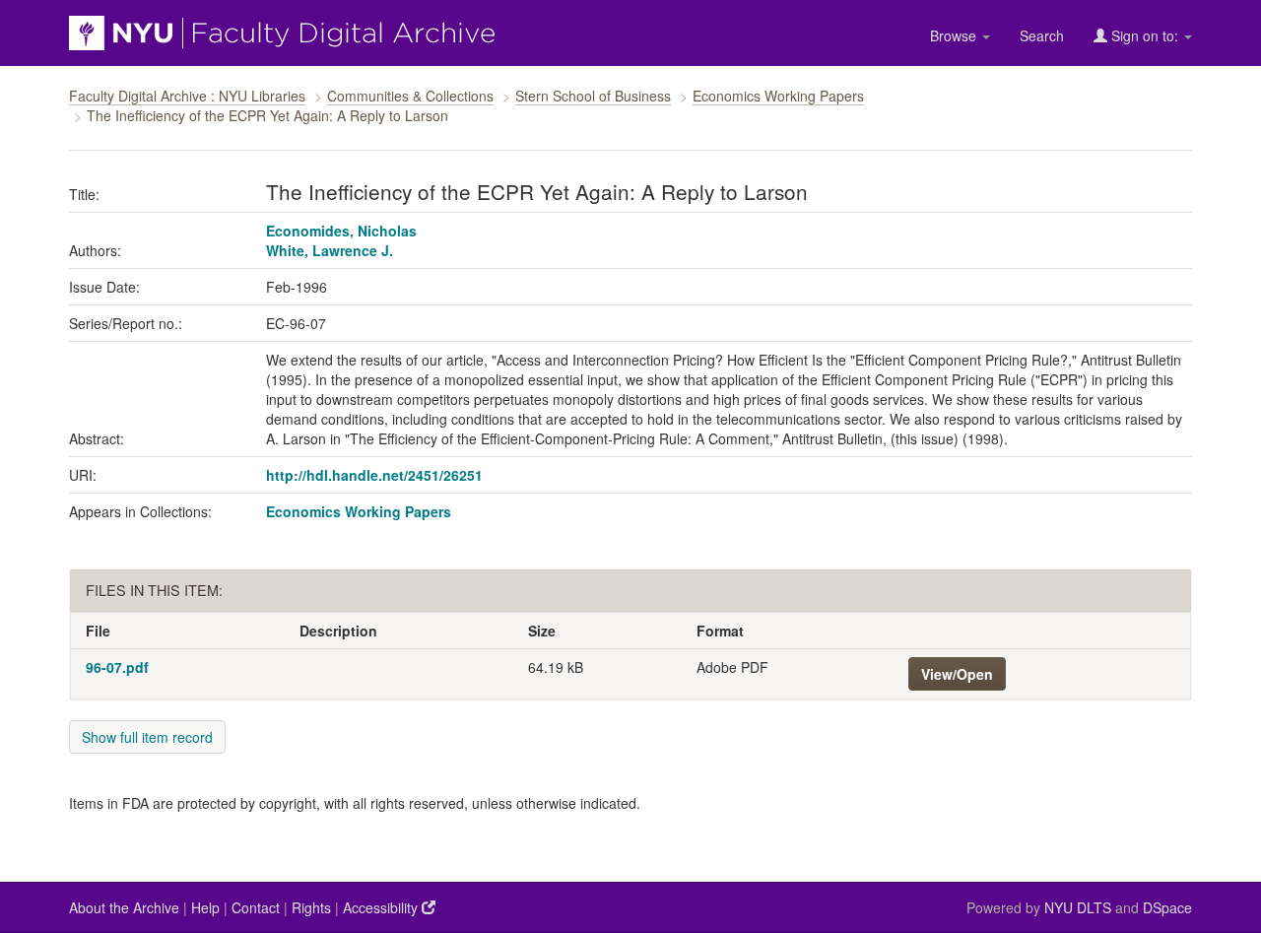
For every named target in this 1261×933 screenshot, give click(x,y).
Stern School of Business (593, 95)
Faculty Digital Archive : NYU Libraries (187, 95)
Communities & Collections (410, 95)
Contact (256, 907)
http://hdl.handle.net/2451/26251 (374, 475)
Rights (311, 907)
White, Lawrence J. (329, 250)
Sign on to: (1144, 35)
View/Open (957, 674)
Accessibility (382, 907)
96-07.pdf (117, 667)
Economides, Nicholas (341, 230)
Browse (955, 35)
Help (205, 907)
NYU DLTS (1077, 907)
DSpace (1167, 907)
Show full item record (147, 737)
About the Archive (124, 907)
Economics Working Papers (778, 95)
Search (1042, 35)
